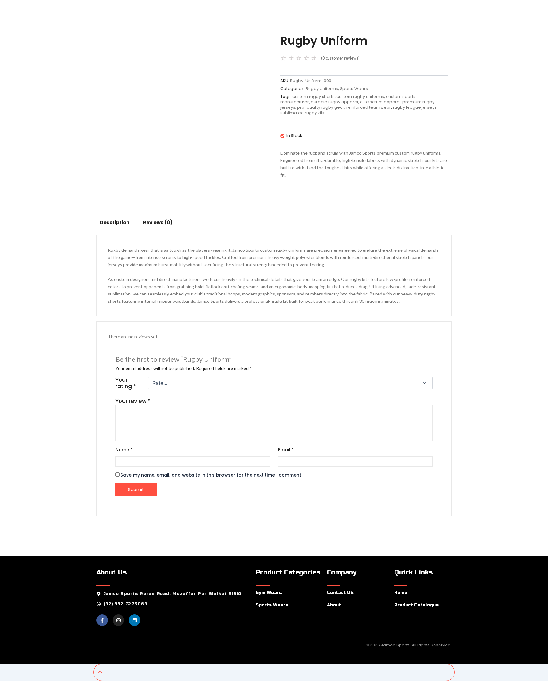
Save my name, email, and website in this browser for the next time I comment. (211, 475)
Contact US (340, 592)
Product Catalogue (416, 605)
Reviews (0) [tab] (158, 222)
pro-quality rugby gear (320, 107)
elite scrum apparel (380, 102)
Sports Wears (354, 89)
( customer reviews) (340, 58)
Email (286, 449)
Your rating (125, 383)
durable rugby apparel (334, 102)
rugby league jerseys (415, 107)
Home (400, 592)
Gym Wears (269, 592)
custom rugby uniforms (360, 97)
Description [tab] (114, 222)
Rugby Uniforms (322, 89)
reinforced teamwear (368, 107)
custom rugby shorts (313, 97)
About (334, 605)
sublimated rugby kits (302, 113)
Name (124, 449)
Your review (132, 401)
